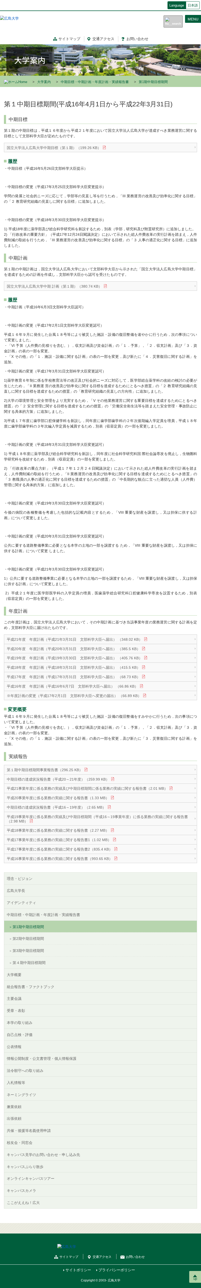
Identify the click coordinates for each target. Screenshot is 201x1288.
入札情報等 (16, 1083)
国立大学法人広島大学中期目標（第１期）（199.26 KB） (54, 148)
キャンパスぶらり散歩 (25, 1167)
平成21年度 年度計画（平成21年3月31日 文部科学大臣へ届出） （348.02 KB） (74, 639)
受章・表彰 (16, 1011)
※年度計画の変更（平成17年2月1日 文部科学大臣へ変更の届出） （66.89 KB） (74, 696)
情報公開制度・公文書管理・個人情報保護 (41, 1058)
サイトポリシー (78, 1270)
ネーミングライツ (21, 1095)
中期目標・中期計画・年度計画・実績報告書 (95, 82)
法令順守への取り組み (25, 1070)
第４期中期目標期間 (29, 963)
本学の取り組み (19, 1023)
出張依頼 (14, 1118)
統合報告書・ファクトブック (30, 987)
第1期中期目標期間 (28, 927)
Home (22, 82)
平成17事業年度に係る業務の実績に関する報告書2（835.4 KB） (60, 849)
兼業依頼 (14, 1107)
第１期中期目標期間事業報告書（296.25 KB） (45, 770)
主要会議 (14, 998)
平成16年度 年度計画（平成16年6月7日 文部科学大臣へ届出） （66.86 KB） (72, 686)
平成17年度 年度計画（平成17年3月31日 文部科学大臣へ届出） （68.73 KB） (73, 677)
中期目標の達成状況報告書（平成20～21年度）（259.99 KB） (58, 779)
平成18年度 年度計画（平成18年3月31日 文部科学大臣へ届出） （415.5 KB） (73, 667)
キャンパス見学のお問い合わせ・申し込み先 (43, 1155)
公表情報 (14, 1047)
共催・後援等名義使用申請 (29, 1130)
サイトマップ (69, 39)
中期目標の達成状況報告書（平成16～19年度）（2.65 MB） (56, 807)
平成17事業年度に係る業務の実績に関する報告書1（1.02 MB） (59, 840)
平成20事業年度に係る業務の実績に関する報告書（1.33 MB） (58, 798)
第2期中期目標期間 (28, 938)
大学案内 (44, 82)
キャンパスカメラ (21, 1190)
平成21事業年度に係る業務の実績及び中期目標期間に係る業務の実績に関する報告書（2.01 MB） (87, 788)
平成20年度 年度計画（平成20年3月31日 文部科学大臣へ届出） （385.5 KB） (73, 649)
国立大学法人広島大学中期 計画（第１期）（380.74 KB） (54, 286)
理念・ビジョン (19, 878)
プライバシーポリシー (116, 1270)
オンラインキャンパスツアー (30, 1178)
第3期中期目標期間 (28, 951)
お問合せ (137, 39)
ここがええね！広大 (23, 1203)
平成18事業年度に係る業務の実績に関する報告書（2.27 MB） (58, 830)
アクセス (103, 39)
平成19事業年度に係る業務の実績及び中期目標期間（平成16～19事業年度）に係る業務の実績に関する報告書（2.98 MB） (97, 819)
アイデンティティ (21, 903)
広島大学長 (16, 891)
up (195, 1279)
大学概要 (14, 975)
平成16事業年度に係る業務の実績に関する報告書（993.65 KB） (60, 859)
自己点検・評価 (19, 1035)
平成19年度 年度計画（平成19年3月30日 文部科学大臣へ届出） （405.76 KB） (74, 658)
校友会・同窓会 (19, 1143)
